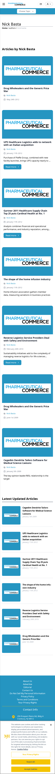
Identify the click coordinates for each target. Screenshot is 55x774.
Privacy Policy (27, 696)
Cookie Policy (22, 749)
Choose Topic (24, 11)
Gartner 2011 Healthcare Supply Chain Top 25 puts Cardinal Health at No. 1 (35, 562)
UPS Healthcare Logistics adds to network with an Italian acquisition (35, 536)
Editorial (28, 687)
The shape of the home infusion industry (37, 586)
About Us (27, 681)
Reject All (31, 762)
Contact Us (27, 690)
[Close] (51, 725)
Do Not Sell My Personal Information (27, 693)
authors (12, 28)
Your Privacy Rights (27, 702)
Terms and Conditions (27, 699)
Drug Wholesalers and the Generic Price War (36, 638)
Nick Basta (11, 95)
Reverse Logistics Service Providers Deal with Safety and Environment (36, 613)
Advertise (27, 684)
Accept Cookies (30, 769)
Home (4, 28)
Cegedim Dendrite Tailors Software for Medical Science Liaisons (37, 510)
